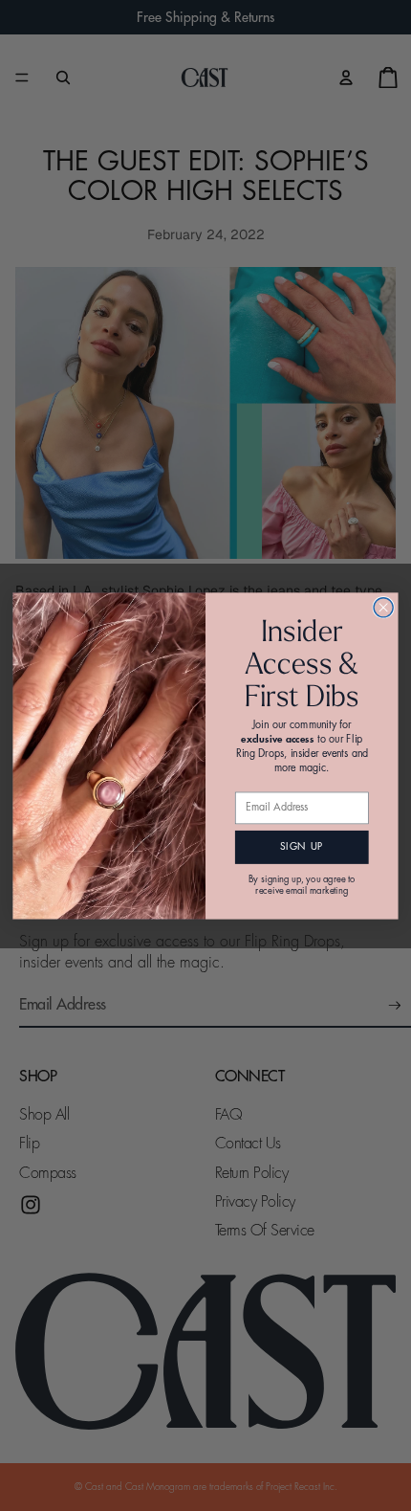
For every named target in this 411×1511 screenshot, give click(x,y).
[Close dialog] (383, 606)
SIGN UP (301, 847)
